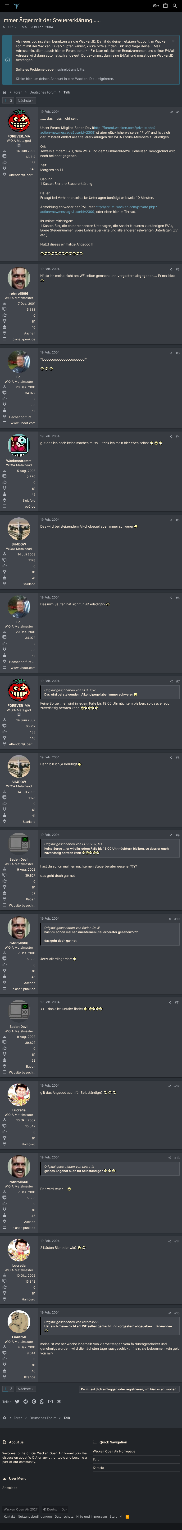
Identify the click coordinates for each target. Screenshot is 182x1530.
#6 (178, 598)
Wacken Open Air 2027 (20, 1509)
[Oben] (121, 1516)
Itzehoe (29, 1377)
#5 (178, 520)
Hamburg (28, 1144)
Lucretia (19, 1110)
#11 (177, 1002)
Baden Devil (18, 859)
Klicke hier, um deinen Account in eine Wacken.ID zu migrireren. (65, 79)
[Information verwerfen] (173, 41)
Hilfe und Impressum (91, 1516)
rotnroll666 (18, 293)
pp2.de (30, 506)
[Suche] (175, 6)
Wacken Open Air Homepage (114, 1451)
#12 (177, 1086)
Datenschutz (64, 1516)
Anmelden (9, 1488)
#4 (178, 436)
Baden (30, 899)
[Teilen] (171, 112)
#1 (178, 112)
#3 (178, 353)
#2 (178, 269)
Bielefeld (29, 500)
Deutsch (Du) (56, 1509)
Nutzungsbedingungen (35, 1516)
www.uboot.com (23, 423)
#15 (177, 1313)
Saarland (29, 584)
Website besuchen (22, 905)
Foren (97, 1459)
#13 (177, 1158)
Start (113, 1516)
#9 (178, 835)
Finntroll (19, 1337)
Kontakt (98, 1468)
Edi (19, 377)
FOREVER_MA (16, 27)
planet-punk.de (24, 339)
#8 (178, 758)
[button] (7, 6)
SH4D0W (19, 544)
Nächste (24, 100)
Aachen (29, 333)
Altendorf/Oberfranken (26, 175)
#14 (177, 1241)
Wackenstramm (19, 461)
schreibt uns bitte (70, 69)
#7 (178, 681)
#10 (177, 919)
